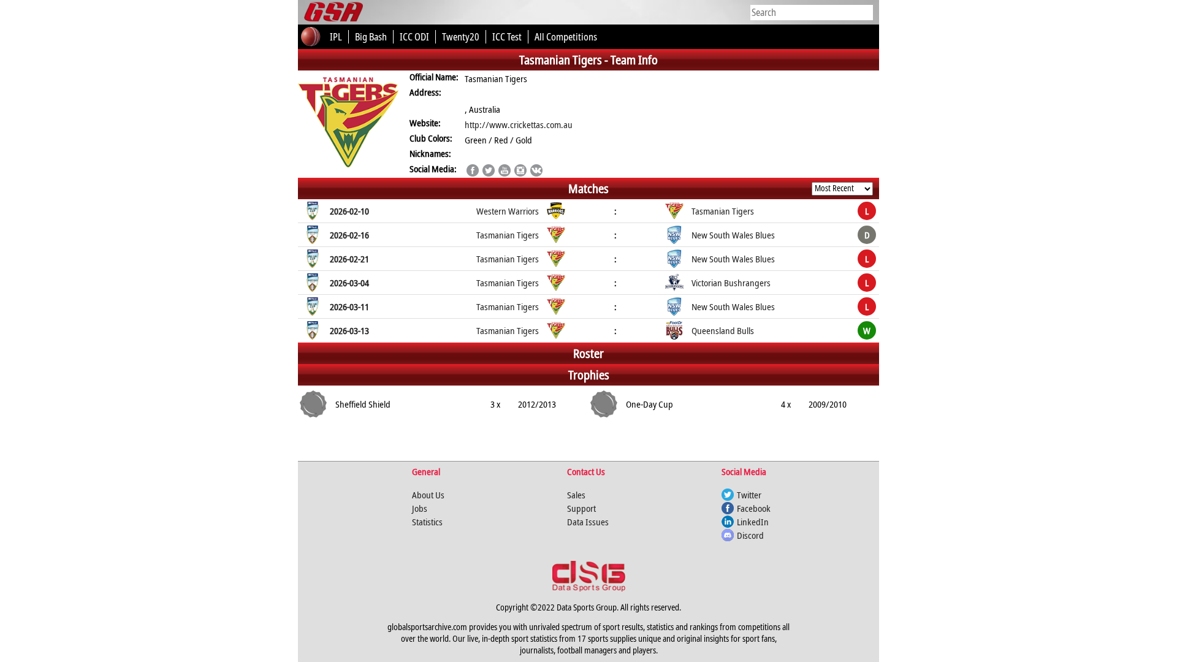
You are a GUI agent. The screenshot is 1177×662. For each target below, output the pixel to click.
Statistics (427, 522)
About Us (428, 495)
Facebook (754, 508)
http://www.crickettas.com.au (519, 124)
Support (581, 508)
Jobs (419, 508)
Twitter (749, 495)
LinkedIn (753, 522)
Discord (750, 535)
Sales (576, 495)
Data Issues (588, 522)
